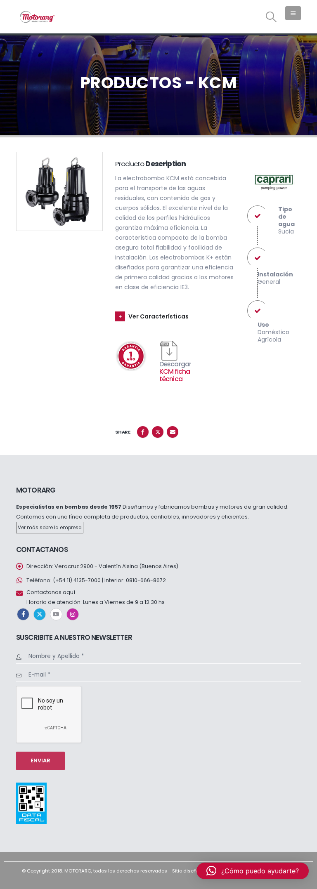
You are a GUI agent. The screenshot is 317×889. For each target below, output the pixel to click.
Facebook (143, 432)
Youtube (56, 614)
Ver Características (158, 316)
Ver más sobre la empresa (50, 527)
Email (172, 432)
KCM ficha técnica (174, 375)
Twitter (157, 432)
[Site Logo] (36, 16)
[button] (271, 17)
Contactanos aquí (50, 592)
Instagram (72, 614)
